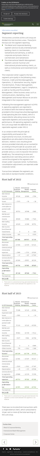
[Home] (8, 24)
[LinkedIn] (6, 449)
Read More (8, 9)
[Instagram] (10, 449)
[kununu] (16, 449)
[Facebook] (3, 449)
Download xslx (33, 184)
